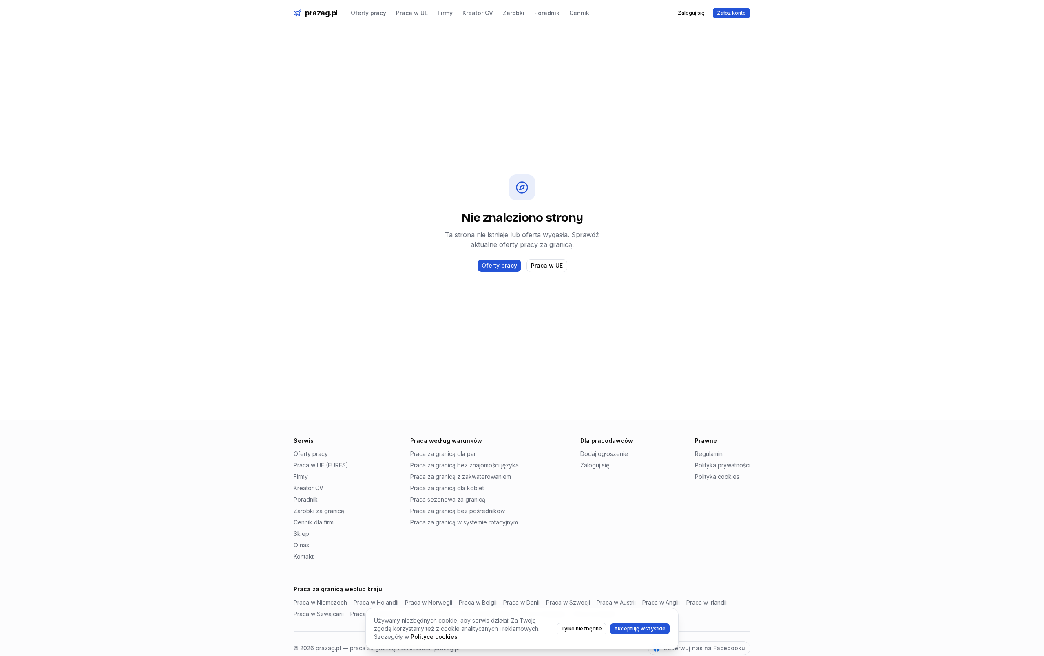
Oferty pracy (368, 12)
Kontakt (304, 556)
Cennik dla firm (314, 522)
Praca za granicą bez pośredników (457, 510)
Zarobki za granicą (319, 510)
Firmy (445, 12)
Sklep (301, 533)
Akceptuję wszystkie (640, 628)
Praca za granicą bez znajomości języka (464, 465)
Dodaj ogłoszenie (604, 453)
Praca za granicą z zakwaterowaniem (460, 476)
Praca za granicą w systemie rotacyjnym (464, 522)
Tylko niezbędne (581, 628)
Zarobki (513, 12)
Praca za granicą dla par (443, 453)
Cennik (579, 12)
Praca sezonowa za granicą (447, 499)
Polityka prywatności (722, 465)
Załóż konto (731, 13)
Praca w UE (412, 12)
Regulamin (709, 453)
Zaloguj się (691, 13)
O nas (301, 545)
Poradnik (547, 12)
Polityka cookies (717, 476)
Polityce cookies (434, 636)
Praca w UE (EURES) (321, 465)
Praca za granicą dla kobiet (447, 487)
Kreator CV (477, 12)
